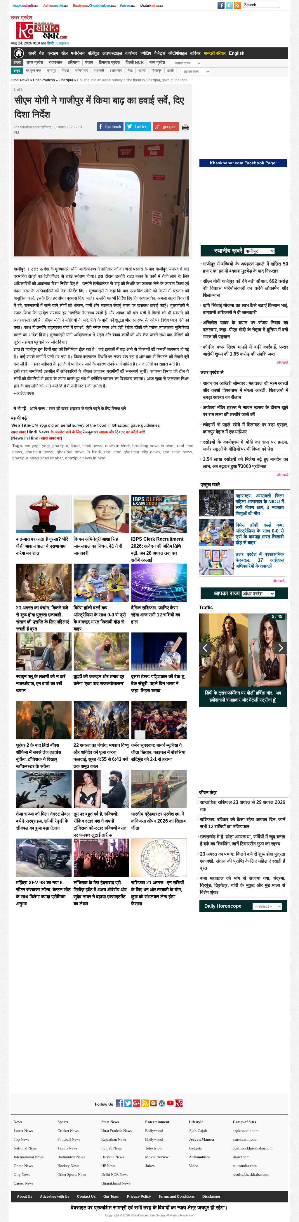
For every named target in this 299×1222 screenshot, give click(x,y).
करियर (195, 53)
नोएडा (65, 70)
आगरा (142, 70)
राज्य (17, 62)
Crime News (23, 1166)
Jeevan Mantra (201, 1139)
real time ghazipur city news (132, 451)
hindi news (92, 445)
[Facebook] (119, 1105)
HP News (108, 1166)
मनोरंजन (78, 53)
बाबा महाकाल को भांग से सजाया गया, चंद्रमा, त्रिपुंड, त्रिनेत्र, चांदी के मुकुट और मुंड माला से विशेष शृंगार (242, 885)
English (62, 43)
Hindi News (20, 80)
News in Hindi (26, 438)
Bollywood (154, 1130)
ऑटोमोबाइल (177, 53)
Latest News (23, 1130)
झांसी (170, 70)
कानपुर (51, 70)
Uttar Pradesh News (116, 1130)
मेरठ (130, 70)
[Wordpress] (162, 1105)
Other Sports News (72, 1174)
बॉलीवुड (93, 53)
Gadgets (195, 1148)
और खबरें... (280, 581)
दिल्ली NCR (135, 62)
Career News (23, 1183)
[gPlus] (136, 1105)
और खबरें (282, 363)
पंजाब (89, 62)
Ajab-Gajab (198, 1130)
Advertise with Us (54, 1197)
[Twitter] (128, 1105)
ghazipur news (39, 451)
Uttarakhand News (115, 1183)
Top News (21, 1139)
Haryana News (112, 1157)
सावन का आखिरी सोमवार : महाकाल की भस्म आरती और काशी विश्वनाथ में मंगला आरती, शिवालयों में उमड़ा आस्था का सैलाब (245, 390)
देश (41, 53)
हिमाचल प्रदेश (109, 62)
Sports (63, 1122)
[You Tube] (170, 1105)
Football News (69, 1139)
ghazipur (60, 445)
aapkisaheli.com (245, 1130)
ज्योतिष (145, 53)
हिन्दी (50, 43)
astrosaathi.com (245, 1139)
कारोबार (131, 53)
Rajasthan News (113, 1139)
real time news (177, 451)
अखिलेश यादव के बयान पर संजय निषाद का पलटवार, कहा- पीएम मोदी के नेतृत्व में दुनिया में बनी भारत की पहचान (245, 329)
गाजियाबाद (81, 70)
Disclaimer (211, 1197)
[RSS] (145, 1105)
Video (193, 1166)
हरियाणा (73, 62)
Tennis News (67, 1148)
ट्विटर (120, 432)
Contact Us (86, 1197)
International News (29, 1157)
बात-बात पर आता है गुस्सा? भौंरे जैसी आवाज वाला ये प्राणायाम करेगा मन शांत (42, 546)
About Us (24, 1197)
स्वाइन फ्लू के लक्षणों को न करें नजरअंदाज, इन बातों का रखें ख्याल (40, 683)
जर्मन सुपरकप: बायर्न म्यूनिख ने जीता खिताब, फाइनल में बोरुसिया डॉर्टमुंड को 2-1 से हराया (158, 752)
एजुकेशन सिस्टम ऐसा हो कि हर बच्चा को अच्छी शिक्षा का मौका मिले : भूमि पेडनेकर (243, 696)
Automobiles (199, 1157)
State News (110, 1122)
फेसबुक (88, 432)
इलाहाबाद (116, 70)
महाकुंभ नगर (33, 70)
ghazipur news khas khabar (37, 458)
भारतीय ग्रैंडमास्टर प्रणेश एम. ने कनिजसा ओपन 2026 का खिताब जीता (158, 820)
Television (153, 1148)
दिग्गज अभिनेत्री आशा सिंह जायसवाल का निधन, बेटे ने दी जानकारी (98, 546)
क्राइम (53, 53)
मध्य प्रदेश (157, 62)
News (18, 1122)
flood (75, 445)
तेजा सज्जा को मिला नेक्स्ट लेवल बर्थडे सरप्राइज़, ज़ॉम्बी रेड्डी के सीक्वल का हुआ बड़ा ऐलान (43, 820)
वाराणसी (99, 70)
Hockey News (68, 1166)
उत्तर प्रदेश (35, 62)
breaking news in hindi (153, 445)
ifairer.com (241, 1157)
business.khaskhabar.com (252, 1148)
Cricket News (68, 1130)
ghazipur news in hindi (79, 451)
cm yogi (32, 445)
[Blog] (153, 1105)
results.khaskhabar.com (251, 1174)
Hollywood (154, 1139)
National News (25, 1148)
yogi (46, 445)
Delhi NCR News (114, 1174)
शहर (17, 70)
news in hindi (117, 445)
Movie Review (156, 1157)
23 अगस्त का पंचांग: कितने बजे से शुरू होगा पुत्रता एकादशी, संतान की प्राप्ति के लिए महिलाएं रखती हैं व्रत (242, 861)
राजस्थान (55, 62)
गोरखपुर (156, 70)
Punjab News (111, 1148)
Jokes (149, 1166)
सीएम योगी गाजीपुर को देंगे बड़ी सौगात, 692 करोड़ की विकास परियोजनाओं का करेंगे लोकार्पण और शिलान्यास (245, 288)
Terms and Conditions (177, 1197)
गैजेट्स (159, 53)
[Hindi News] (41, 38)
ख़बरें (32, 53)
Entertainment (157, 1122)
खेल (64, 53)
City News (22, 1174)
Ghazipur (66, 80)
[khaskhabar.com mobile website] (178, 1105)
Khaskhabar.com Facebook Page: (243, 163)
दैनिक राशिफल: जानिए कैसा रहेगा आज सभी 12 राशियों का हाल (155, 614)
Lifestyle (196, 1122)
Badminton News (71, 1157)
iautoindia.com (245, 1166)
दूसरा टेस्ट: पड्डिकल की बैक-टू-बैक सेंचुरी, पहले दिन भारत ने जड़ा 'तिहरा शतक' (158, 683)
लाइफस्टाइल (112, 53)
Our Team (111, 1197)
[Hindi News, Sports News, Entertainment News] (19, 53)
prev (205, 648)
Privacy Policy (139, 1197)
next (280, 648)
